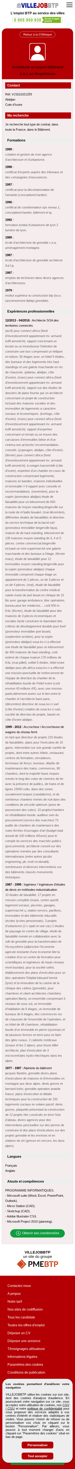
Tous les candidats (21, 1317)
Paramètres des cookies (25, 1364)
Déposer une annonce (24, 1341)
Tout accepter (38, 1456)
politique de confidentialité (44, 1408)
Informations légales (22, 1356)
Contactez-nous (19, 1286)
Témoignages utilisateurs (26, 1349)
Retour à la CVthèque (37, 34)
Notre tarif (15, 1301)
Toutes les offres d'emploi (26, 1325)
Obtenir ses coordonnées (40, 1233)
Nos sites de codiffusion (25, 1309)
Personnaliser (38, 1445)
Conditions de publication (26, 1372)
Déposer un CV (19, 1333)
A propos (14, 1293)
